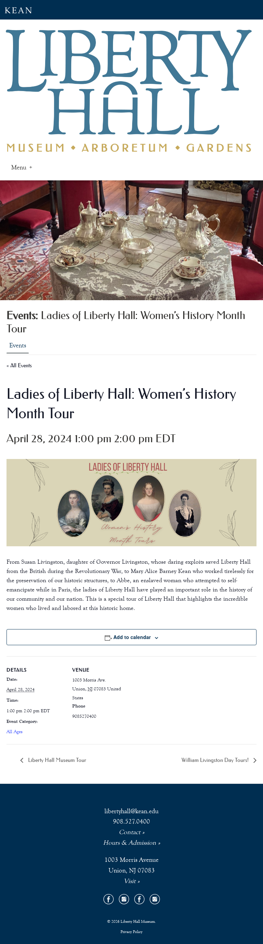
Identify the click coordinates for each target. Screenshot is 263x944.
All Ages (15, 732)
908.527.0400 (131, 821)
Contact (129, 832)
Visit (130, 881)
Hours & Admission (129, 842)
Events (17, 345)
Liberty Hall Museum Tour (56, 759)
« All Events (19, 365)
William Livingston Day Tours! (215, 759)
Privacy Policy (131, 931)
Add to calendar (132, 637)
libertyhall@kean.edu (131, 811)
